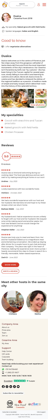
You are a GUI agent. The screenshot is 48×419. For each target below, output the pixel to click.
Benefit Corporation (36, 414)
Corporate (6, 357)
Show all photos (37, 105)
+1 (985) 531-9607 (12, 372)
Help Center (7, 351)
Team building (7, 360)
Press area (6, 330)
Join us (4, 336)
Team (4, 333)
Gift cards (6, 354)
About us (5, 327)
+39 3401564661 (11, 369)
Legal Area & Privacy (24, 417)
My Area (5, 343)
